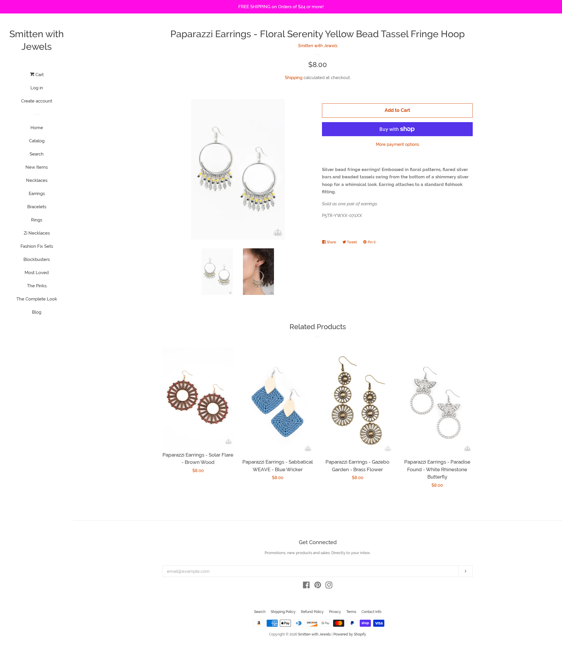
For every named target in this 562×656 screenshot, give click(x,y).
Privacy (335, 612)
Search (37, 154)
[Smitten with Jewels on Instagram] (329, 586)
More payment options (397, 144)
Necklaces (36, 180)
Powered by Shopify (349, 634)
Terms (351, 612)
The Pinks (37, 285)
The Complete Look (36, 299)
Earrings (37, 193)
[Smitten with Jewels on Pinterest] (317, 586)
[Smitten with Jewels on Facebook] (306, 586)
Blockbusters (36, 259)
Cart (39, 74)
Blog (36, 312)
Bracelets (36, 206)
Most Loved (37, 272)
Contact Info (371, 612)
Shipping (293, 77)
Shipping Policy (283, 612)
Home (36, 127)
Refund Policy (312, 612)
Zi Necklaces (37, 233)
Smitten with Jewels (36, 40)
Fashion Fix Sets (36, 246)
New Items (36, 167)
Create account (36, 101)
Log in (36, 87)
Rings (36, 220)
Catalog (36, 141)
